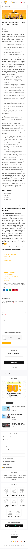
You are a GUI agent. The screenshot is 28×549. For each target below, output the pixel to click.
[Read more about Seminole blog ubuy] (5, 2)
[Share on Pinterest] (13, 290)
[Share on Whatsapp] (10, 290)
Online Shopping (13, 283)
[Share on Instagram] (16, 290)
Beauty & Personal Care (9, 461)
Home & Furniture (7, 467)
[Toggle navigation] (2, 2)
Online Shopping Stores (9, 282)
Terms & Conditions (15, 534)
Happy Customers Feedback (19, 284)
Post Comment (6, 343)
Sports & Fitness (7, 455)
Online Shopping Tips (8, 449)
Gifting (5, 446)
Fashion (5, 443)
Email (4, 321)
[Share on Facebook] (4, 290)
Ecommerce (6, 464)
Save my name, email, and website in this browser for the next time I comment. (13, 333)
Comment (5, 305)
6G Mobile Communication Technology (14, 477)
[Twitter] (11, 541)
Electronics (6, 439)
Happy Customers (9, 284)
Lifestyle (5, 452)
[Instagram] (15, 541)
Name (4, 314)
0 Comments (6, 31)
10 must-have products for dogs (9, 475)
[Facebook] (9, 541)
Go (2, 6)
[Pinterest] (13, 541)
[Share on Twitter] (7, 290)
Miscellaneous (6, 20)
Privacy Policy (14, 367)
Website (4, 327)
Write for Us (14, 536)
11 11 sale (18, 475)
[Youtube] (17, 541)
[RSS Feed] (22, 542)
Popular (10, 402)
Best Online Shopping (18, 282)
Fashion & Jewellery (8, 458)
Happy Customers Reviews (9, 286)
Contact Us (14, 531)
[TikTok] (24, 541)
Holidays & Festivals (8, 436)
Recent (18, 402)
